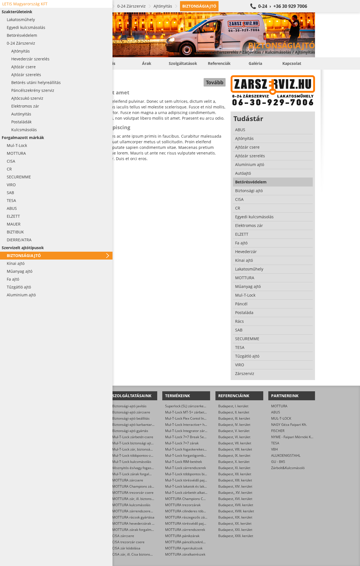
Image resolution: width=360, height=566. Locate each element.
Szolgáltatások (183, 63)
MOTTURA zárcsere (127, 480)
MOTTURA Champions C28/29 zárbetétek (197, 498)
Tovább (214, 82)
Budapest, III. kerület (234, 418)
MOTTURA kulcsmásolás (131, 505)
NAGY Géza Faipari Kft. (289, 424)
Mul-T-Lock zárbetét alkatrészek (190, 492)
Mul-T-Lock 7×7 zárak (182, 443)
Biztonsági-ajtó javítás (129, 406)
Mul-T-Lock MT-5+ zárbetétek (188, 412)
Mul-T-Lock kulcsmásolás (131, 461)
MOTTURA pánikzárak (182, 535)
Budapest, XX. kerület (234, 523)
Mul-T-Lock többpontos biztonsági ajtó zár (197, 474)
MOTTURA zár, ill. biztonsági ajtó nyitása (143, 498)
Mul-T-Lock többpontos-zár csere (138, 455)
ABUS (275, 412)
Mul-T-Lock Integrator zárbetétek (191, 430)
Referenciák (219, 63)
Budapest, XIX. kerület (235, 517)
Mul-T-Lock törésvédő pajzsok (188, 480)
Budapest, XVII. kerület (235, 505)
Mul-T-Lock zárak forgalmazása (136, 474)
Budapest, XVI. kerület (235, 498)
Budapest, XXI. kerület (235, 529)
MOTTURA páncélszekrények (187, 542)
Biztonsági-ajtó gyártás (130, 430)
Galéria (255, 63)
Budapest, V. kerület (233, 430)
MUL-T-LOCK (281, 418)
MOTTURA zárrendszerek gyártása (139, 511)
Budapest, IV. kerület (234, 424)
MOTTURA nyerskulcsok (183, 548)
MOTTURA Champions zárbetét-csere (141, 486)
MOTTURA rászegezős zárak (187, 517)
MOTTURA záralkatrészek (185, 554)
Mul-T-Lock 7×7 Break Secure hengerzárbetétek (202, 437)
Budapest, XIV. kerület (235, 486)
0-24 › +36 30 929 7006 (282, 6)
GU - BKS (278, 461)
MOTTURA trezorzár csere (133, 492)
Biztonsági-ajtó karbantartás (134, 424)
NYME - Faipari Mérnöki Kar (292, 437)
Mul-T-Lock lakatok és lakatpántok (191, 486)
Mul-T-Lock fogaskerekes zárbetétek (193, 449)
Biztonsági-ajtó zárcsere (131, 412)
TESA (275, 443)
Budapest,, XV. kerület (235, 492)
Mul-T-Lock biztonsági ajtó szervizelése (142, 443)
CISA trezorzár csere (128, 542)
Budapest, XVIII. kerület (236, 511)
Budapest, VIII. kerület (235, 449)
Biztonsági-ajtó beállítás (131, 418)
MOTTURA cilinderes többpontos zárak (195, 511)
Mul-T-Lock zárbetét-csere (132, 437)
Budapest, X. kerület (233, 461)
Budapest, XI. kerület (234, 467)
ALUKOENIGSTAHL (285, 455)
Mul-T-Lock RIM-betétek (183, 461)
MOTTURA (279, 406)
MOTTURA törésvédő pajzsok (188, 523)
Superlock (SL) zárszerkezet (186, 406)
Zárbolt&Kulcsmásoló (288, 467)
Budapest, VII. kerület (234, 443)
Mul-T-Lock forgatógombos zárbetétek (195, 455)
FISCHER (277, 430)
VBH (274, 449)
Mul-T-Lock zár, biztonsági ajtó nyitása (142, 449)
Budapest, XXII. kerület (235, 535)
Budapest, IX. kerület (234, 455)
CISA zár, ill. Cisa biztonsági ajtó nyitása (143, 554)
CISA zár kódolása (126, 548)
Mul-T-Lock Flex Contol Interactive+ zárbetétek (201, 418)
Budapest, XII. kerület (234, 474)
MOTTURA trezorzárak (183, 505)
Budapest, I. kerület (233, 406)
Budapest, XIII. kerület (235, 480)
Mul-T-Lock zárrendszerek (185, 467)
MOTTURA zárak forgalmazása (136, 529)
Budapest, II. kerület (233, 412)
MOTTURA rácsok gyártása (133, 517)
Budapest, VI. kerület (234, 437)
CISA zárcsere (123, 535)
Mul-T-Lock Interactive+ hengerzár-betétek (198, 424)
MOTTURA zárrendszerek (185, 529)
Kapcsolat (291, 63)
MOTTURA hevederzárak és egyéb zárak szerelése (152, 523)
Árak (146, 63)
